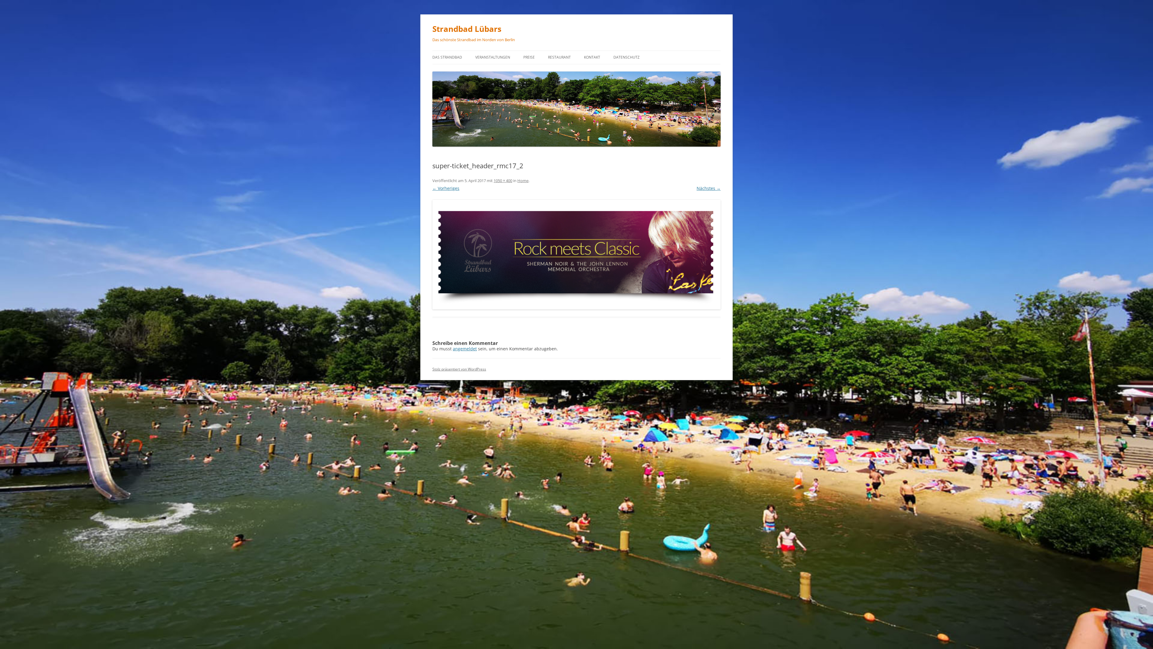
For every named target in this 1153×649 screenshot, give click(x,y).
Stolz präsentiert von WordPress (459, 369)
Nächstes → (709, 188)
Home (522, 180)
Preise (529, 57)
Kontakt (592, 57)
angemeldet (465, 349)
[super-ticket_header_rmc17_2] (576, 255)
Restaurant (559, 57)
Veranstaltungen (492, 57)
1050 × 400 (503, 180)
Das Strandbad (447, 57)
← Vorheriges (445, 188)
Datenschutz (626, 57)
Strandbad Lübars (466, 28)
